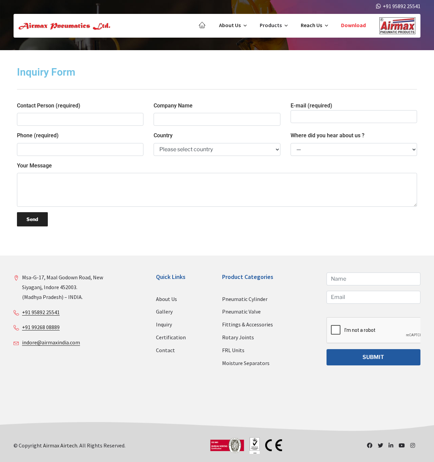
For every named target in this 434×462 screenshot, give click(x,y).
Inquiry (164, 324)
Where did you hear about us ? (327, 135)
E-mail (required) (311, 105)
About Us (230, 25)
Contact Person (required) (48, 105)
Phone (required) (38, 135)
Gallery (164, 311)
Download (353, 25)
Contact (165, 350)
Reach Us (311, 25)
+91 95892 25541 (41, 312)
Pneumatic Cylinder (245, 299)
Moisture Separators (246, 363)
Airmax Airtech (60, 445)
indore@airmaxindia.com (51, 342)
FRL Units (233, 350)
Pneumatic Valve (241, 311)
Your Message (34, 165)
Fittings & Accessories (247, 324)
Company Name (173, 105)
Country (163, 135)
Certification (171, 337)
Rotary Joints (238, 337)
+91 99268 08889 (41, 327)
